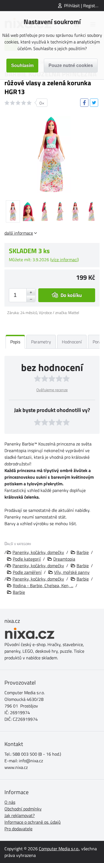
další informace (18, 233)
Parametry (41, 341)
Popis (15, 341)
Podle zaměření (27, 572)
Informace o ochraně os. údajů (32, 822)
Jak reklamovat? (19, 815)
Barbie (83, 552)
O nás (9, 802)
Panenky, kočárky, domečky (38, 552)
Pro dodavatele (18, 828)
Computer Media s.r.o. (59, 848)
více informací (64, 259)
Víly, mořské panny (72, 572)
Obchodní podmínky (23, 808)
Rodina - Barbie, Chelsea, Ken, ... (43, 585)
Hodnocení (72, 341)
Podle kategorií (27, 559)
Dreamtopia (64, 559)
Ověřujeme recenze (52, 390)
